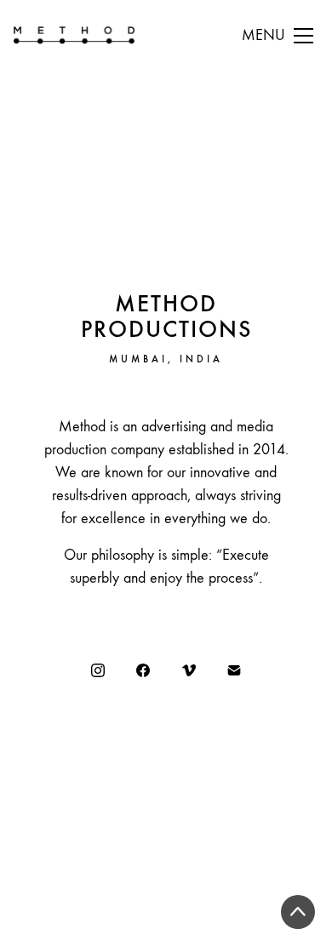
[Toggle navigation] (277, 35)
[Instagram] (97, 670)
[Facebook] (143, 670)
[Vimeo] (189, 670)
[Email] (234, 670)
